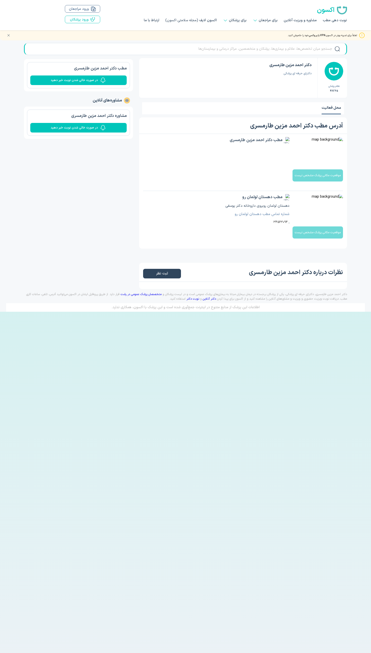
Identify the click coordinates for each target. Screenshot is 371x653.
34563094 (280, 222)
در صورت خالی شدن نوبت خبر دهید (74, 80)
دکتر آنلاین (209, 299)
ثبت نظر (162, 273)
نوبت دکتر (193, 299)
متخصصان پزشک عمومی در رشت (141, 294)
